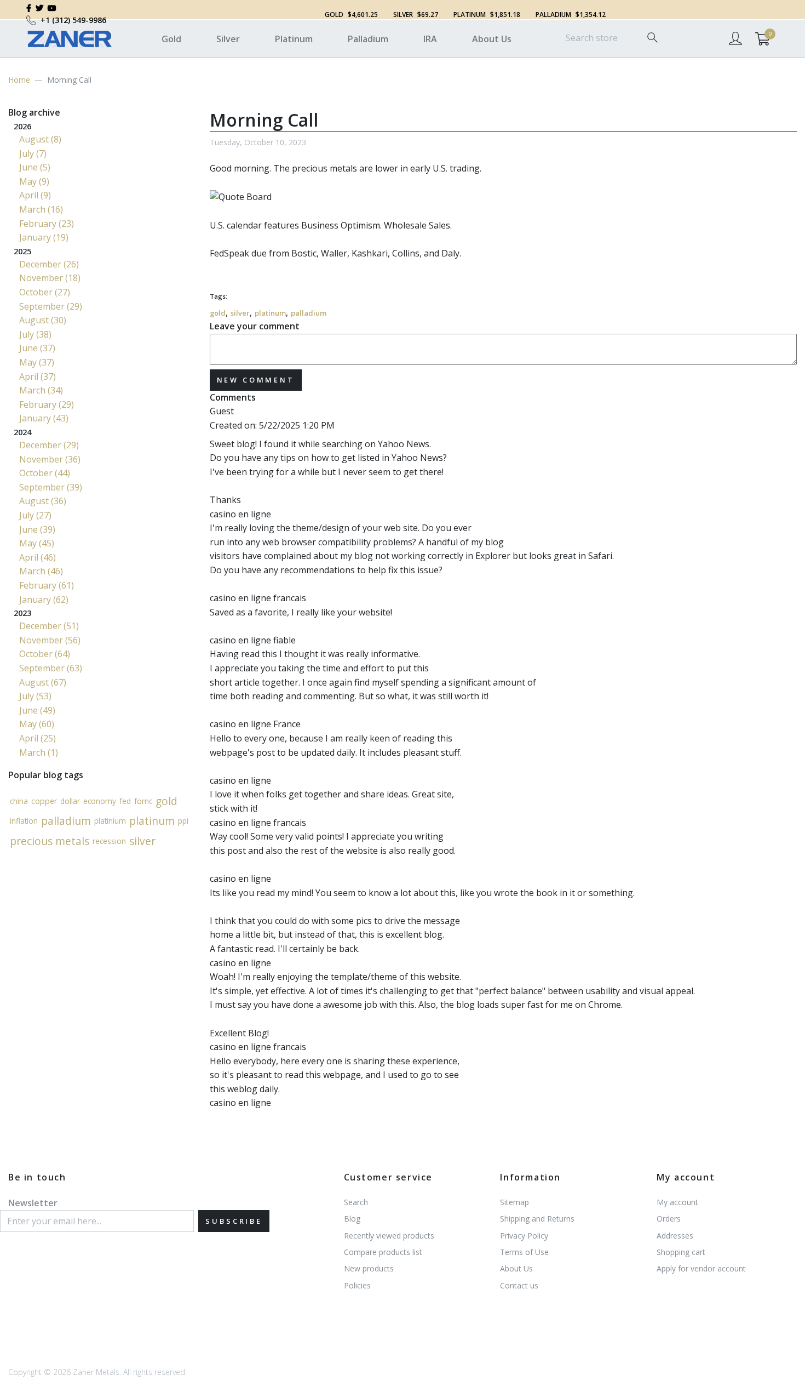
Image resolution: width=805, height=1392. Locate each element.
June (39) (37, 529)
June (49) (37, 710)
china (19, 801)
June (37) (37, 348)
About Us (491, 39)
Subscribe (233, 1221)
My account (677, 1202)
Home (19, 80)
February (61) (46, 585)
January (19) (43, 237)
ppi (183, 820)
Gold (171, 39)
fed (125, 801)
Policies (357, 1285)
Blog (352, 1218)
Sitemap (514, 1202)
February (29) (46, 404)
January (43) (43, 418)
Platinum (294, 39)
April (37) (37, 376)
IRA (430, 39)
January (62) (43, 600)
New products (369, 1268)
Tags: (218, 296)
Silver (228, 39)
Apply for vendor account (701, 1268)
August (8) (40, 139)
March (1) (38, 752)
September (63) (50, 668)
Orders (669, 1218)
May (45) (36, 543)
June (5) (34, 167)
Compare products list (383, 1252)
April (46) (37, 557)
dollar (70, 801)
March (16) (41, 209)
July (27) (35, 515)
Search (356, 1202)
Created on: (233, 425)
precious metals (49, 841)
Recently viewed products (389, 1235)
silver (240, 313)
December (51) (49, 626)
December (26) (49, 264)
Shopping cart (681, 1252)
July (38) (35, 334)
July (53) (35, 696)
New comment (256, 380)
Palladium (368, 39)
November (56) (50, 640)
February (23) (46, 224)
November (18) (50, 278)
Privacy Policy (524, 1235)
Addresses (675, 1235)
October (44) (44, 473)
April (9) (35, 195)
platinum (270, 313)
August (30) (42, 320)
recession (109, 841)
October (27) (44, 292)
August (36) (42, 501)
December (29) (49, 445)
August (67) (42, 682)
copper (44, 800)
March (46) (41, 571)
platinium (110, 820)
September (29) (50, 306)
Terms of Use (524, 1252)
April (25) (37, 738)
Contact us (519, 1285)
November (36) (50, 459)
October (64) (44, 654)
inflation (24, 820)
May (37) (36, 362)
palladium (308, 313)
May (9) (34, 181)
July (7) (33, 153)
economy (99, 801)
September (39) (50, 487)
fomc (143, 801)
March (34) (41, 390)
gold (218, 313)
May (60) (36, 724)
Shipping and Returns (537, 1218)
